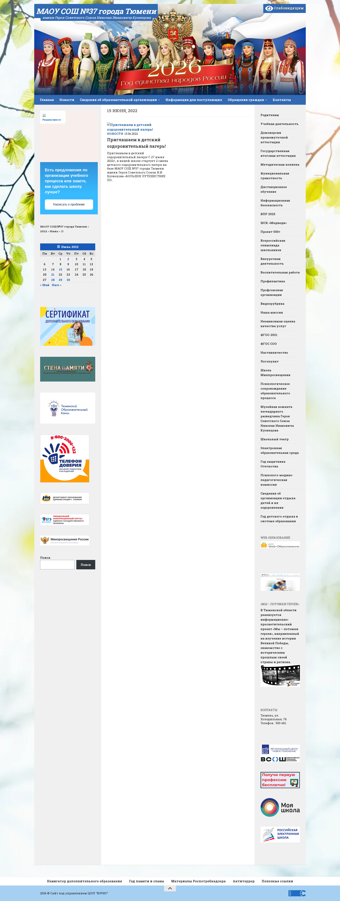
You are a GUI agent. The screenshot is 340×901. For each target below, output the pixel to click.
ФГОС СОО (269, 344)
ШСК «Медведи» (274, 223)
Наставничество (275, 352)
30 (68, 280)
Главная (47, 100)
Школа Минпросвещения (275, 372)
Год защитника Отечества (273, 464)
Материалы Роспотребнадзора (198, 881)
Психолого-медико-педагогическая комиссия (277, 479)
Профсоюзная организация (272, 292)
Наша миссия (272, 312)
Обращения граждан (246, 100)
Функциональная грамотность (275, 175)
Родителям (270, 115)
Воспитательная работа (280, 272)
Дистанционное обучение (274, 189)
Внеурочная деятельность (272, 261)
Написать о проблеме (69, 204)
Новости (66, 100)
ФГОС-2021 (269, 335)
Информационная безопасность (275, 202)
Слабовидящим (288, 8)
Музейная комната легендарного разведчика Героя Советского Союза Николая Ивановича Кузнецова (277, 418)
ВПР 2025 (268, 214)
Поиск (45, 558)
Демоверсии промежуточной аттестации (274, 137)
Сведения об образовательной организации (118, 100)
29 (60, 280)
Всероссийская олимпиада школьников (273, 245)
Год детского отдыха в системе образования (279, 518)
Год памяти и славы (146, 881)
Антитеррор (244, 881)
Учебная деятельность (279, 124)
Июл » (56, 285)
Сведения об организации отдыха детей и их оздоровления (278, 500)
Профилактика (273, 281)
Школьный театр (275, 439)
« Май (44, 285)
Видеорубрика (272, 304)
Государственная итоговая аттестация (278, 153)
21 (53, 274)
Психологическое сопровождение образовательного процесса (275, 391)
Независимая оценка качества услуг (278, 323)
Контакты (282, 100)
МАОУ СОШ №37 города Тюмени (96, 11)
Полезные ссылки (277, 881)
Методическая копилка (280, 164)
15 (60, 269)
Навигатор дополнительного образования (84, 881)
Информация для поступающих (193, 100)
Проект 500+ (270, 232)
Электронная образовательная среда (280, 450)
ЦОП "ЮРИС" (98, 893)
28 (53, 280)
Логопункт (270, 361)
